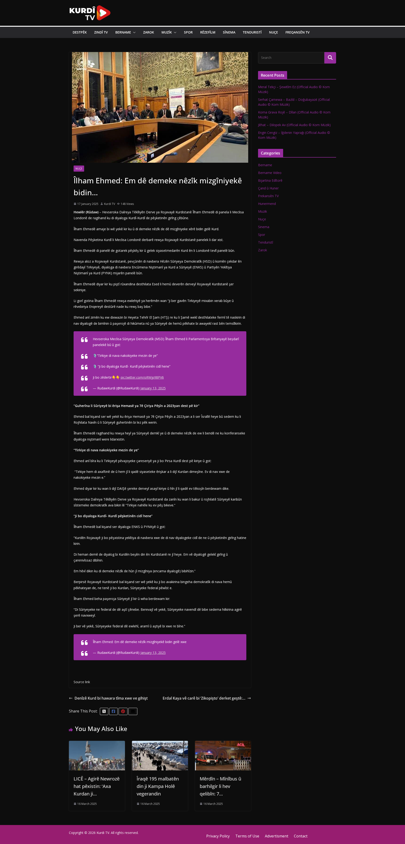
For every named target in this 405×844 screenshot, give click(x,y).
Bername (123, 32)
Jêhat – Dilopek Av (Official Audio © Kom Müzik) (294, 125)
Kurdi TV (109, 204)
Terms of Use (247, 836)
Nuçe (273, 32)
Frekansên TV (268, 196)
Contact (301, 836)
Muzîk (166, 32)
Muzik (262, 211)
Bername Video (269, 172)
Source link (82, 682)
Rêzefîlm (207, 32)
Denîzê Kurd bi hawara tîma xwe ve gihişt (111, 698)
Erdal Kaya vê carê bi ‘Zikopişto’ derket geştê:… (204, 698)
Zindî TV (101, 32)
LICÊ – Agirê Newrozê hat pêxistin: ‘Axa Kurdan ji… (97, 786)
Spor (188, 32)
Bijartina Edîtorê (270, 180)
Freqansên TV (297, 32)
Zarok (148, 32)
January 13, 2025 (153, 388)
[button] (133, 32)
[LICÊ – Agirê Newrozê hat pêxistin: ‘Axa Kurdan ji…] (97, 744)
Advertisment (276, 836)
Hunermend (267, 203)
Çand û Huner (268, 188)
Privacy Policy (218, 836)
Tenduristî (252, 32)
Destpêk (80, 32)
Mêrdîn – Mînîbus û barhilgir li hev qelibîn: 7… (220, 786)
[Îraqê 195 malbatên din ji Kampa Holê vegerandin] (160, 744)
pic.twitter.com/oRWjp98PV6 (142, 377)
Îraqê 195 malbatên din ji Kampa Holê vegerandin (158, 786)
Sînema (229, 32)
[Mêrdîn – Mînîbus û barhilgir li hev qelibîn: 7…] (223, 744)
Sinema (263, 227)
